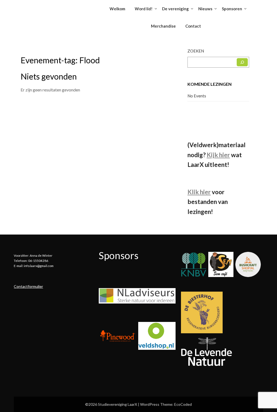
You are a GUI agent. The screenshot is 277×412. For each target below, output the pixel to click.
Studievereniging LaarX (47, 7)
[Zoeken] (242, 62)
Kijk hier (218, 155)
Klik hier (199, 192)
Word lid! (144, 8)
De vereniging (175, 8)
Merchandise (163, 26)
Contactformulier (28, 286)
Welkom (117, 8)
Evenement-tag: (60, 60)
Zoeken (195, 50)
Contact (193, 26)
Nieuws (205, 8)
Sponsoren (232, 8)
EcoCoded (183, 404)
